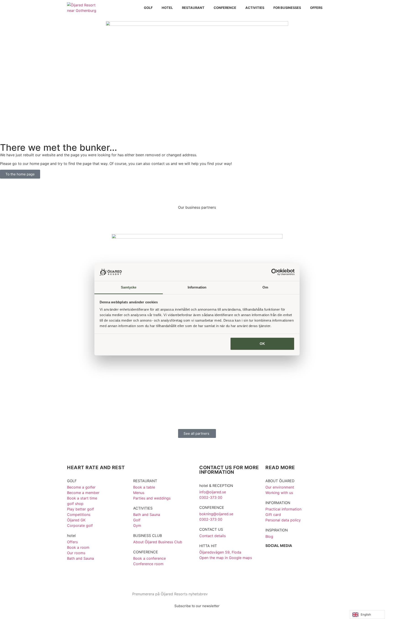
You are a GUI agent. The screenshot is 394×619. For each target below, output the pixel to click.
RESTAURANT (145, 481)
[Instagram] (283, 554)
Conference (225, 8)
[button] (64, 316)
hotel (167, 8)
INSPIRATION (276, 530)
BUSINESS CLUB (147, 535)
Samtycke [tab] (129, 287)
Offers (316, 8)
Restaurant (193, 8)
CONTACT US (211, 529)
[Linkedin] (296, 554)
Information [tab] (197, 287)
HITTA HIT (208, 546)
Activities (254, 8)
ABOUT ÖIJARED (280, 481)
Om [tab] (265, 287)
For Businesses (287, 8)
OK (262, 344)
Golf (148, 8)
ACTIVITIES (143, 508)
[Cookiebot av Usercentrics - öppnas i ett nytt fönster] (275, 272)
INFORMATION (277, 502)
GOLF (72, 481)
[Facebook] (271, 554)
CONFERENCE (145, 552)
